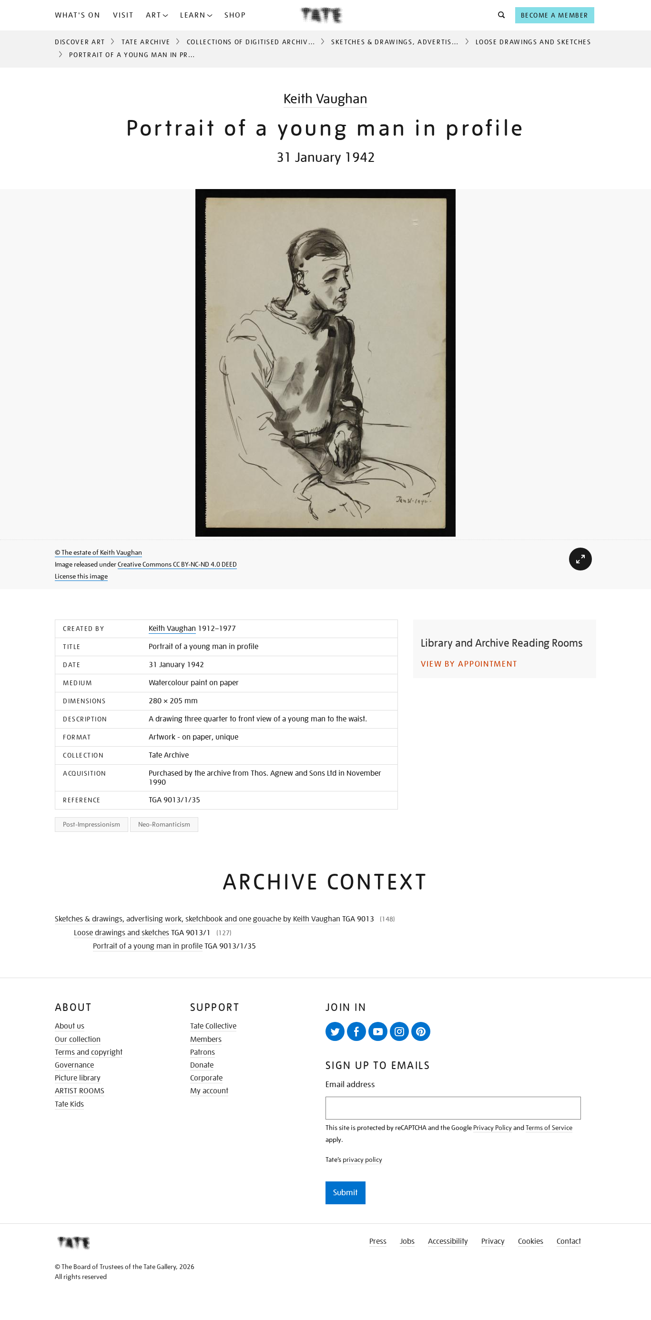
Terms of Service (549, 1127)
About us (69, 1026)
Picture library (78, 1078)
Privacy (493, 1241)
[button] (498, 15)
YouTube (377, 1031)
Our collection (78, 1039)
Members (206, 1039)
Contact (569, 1241)
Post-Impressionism (91, 824)
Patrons (202, 1052)
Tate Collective (213, 1026)
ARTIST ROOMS (79, 1091)
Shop (235, 15)
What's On (78, 15)
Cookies (530, 1241)
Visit (123, 15)
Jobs (407, 1241)
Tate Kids (69, 1104)
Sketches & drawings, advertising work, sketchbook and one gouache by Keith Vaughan (197, 919)
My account (209, 1091)
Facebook (356, 1031)
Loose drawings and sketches (533, 42)
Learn (193, 15)
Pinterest (420, 1031)
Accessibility (448, 1241)
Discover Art (80, 42)
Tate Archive (146, 42)
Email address (350, 1084)
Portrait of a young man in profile (148, 946)
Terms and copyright (88, 1052)
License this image (81, 576)
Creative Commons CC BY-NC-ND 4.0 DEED (177, 564)
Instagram (399, 1031)
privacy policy (362, 1159)
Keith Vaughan (325, 98)
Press (378, 1241)
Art (154, 15)
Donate (202, 1065)
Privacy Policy (492, 1127)
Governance (74, 1065)
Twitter (335, 1031)
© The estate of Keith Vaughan (98, 552)
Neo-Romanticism (164, 824)
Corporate (206, 1078)
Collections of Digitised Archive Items (261, 42)
